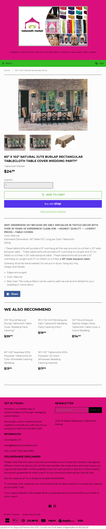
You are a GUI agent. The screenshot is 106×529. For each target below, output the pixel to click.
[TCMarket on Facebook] (50, 506)
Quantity (8, 180)
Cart (101, 63)
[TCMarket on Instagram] (54, 506)
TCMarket (15, 514)
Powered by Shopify (31, 514)
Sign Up (95, 410)
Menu (9, 63)
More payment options (53, 211)
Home (7, 70)
